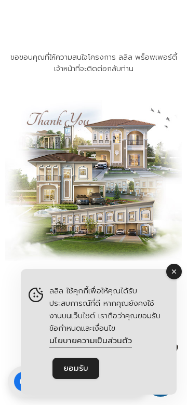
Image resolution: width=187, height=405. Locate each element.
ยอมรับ (75, 368)
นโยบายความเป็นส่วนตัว (90, 340)
